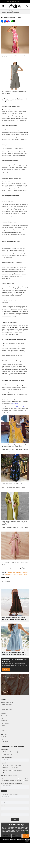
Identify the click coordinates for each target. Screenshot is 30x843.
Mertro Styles (4, 736)
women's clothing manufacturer (19, 406)
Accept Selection (16, 835)
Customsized (4, 720)
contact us (15, 403)
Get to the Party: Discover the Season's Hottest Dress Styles (17, 572)
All (6, 11)
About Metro (4, 715)
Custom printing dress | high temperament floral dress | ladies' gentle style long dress (15, 445)
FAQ (2, 739)
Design (3, 718)
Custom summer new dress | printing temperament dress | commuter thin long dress (15, 484)
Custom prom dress (6, 709)
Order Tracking (5, 741)
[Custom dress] (15, 76)
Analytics (13, 839)
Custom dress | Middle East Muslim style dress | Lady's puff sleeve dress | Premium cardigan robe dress (14, 523)
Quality (3, 725)
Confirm (15, 819)
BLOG (2, 728)
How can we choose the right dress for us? (15, 574)
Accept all (25, 835)
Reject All (7, 835)
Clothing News (12, 11)
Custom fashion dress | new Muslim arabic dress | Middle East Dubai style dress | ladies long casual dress (15, 562)
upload (4, 791)
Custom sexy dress (6, 704)
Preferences (21, 839)
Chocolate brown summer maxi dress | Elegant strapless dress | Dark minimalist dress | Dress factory (14, 619)
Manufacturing (5, 723)
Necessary (6, 839)
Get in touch (6, 669)
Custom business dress (7, 707)
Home (3, 11)
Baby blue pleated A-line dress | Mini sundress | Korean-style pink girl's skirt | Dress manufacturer (14, 653)
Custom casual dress (7, 702)
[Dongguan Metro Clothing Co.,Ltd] (15, 6)
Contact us (4, 730)
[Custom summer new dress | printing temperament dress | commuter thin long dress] (15, 468)
